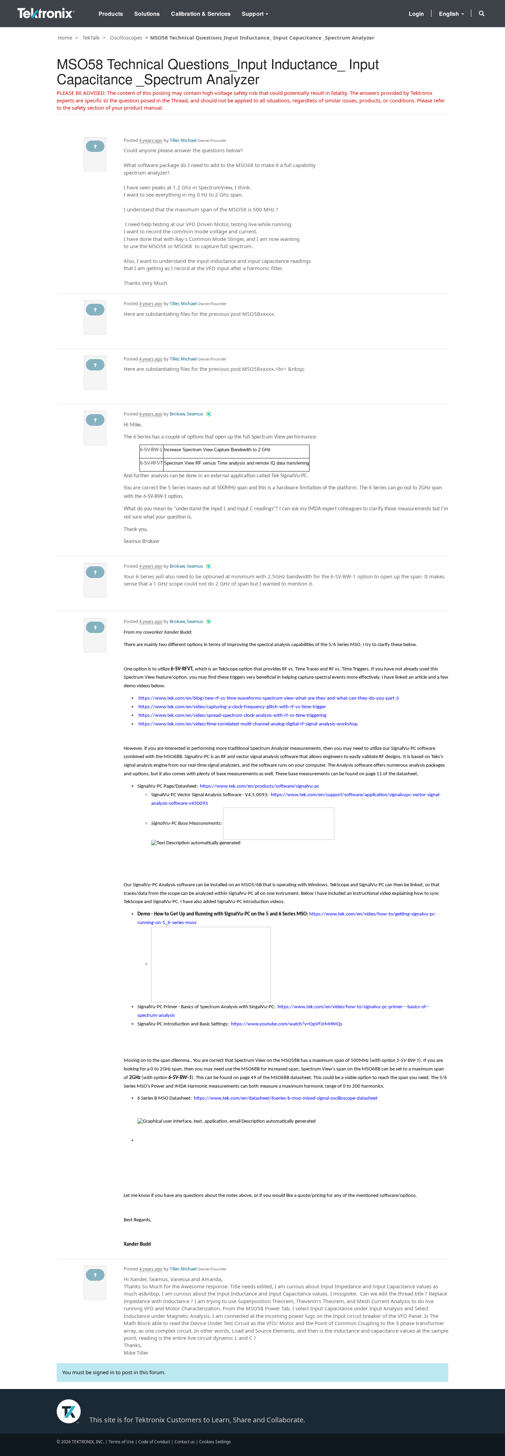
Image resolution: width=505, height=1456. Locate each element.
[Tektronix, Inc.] (46, 11)
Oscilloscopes (126, 37)
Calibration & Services (201, 14)
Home (65, 37)
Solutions (147, 14)
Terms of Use (121, 1442)
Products (111, 14)
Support (253, 14)
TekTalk (91, 37)
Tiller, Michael (183, 140)
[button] (482, 13)
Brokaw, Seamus (186, 414)
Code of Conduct (154, 1442)
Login (416, 14)
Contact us (185, 1442)
